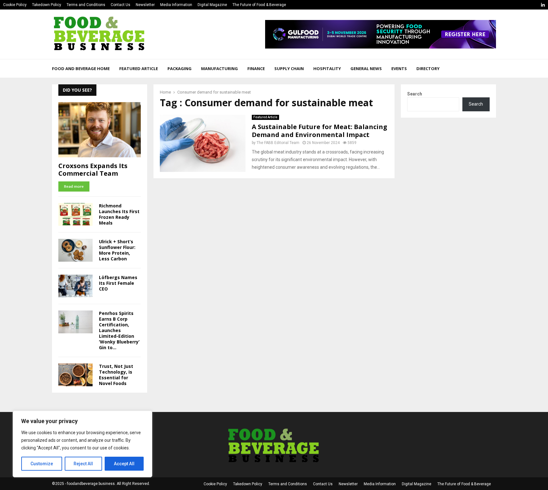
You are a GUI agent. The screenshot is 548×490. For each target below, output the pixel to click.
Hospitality (327, 68)
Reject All (83, 463)
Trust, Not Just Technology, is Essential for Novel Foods (116, 374)
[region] (82, 444)
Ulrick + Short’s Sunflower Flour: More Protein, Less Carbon (117, 250)
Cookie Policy (15, 5)
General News (366, 68)
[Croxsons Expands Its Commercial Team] (99, 129)
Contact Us (120, 5)
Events (399, 68)
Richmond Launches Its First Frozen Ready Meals (119, 214)
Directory (428, 68)
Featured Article (138, 68)
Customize (41, 463)
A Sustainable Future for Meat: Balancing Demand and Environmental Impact (319, 130)
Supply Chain (289, 68)
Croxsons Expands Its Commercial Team (92, 169)
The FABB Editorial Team (278, 142)
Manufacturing (219, 68)
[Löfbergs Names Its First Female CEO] (75, 286)
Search (414, 93)
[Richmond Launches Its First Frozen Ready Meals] (75, 214)
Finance (256, 68)
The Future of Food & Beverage (259, 5)
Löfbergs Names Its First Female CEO (118, 283)
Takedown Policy (46, 5)
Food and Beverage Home (81, 68)
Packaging (179, 68)
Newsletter (145, 5)
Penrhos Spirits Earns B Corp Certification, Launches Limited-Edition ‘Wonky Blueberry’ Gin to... (119, 330)
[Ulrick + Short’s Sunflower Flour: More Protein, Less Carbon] (75, 250)
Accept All (124, 463)
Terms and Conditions (86, 5)
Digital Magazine (212, 5)
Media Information (176, 5)
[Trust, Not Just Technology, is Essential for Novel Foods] (75, 374)
